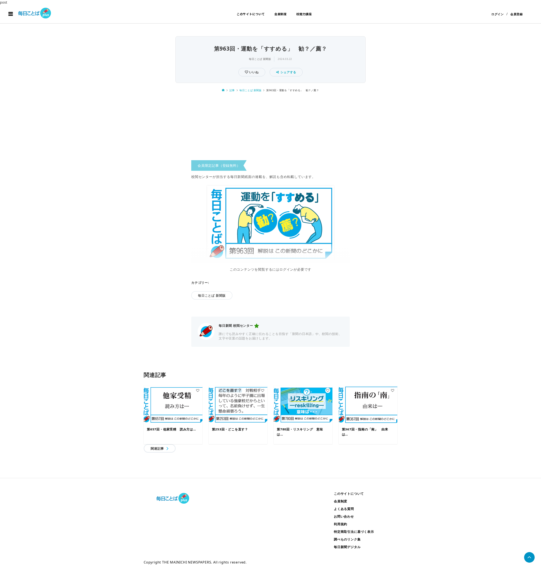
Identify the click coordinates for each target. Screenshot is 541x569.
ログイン (497, 14)
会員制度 (280, 14)
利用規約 (340, 524)
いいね (253, 72)
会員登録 (516, 14)
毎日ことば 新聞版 (260, 59)
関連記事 (157, 448)
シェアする (288, 72)
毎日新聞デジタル (347, 547)
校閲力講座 (304, 14)
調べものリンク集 (347, 539)
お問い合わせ (344, 516)
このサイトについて (251, 14)
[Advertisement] (270, 127)
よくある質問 (344, 509)
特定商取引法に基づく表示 (354, 531)
